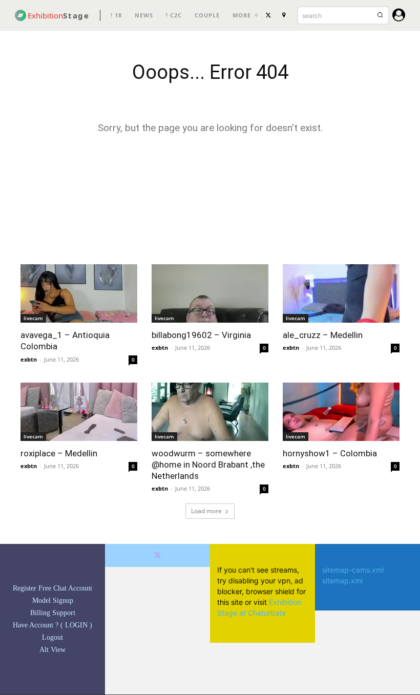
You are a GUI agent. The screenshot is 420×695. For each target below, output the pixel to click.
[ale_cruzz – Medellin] (341, 293)
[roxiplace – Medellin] (78, 412)
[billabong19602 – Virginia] (210, 293)
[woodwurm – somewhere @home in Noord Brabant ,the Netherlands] (210, 412)
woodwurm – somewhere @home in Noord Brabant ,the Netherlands (208, 464)
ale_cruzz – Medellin (323, 335)
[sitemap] (283, 15)
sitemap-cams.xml (353, 569)
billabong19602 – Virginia (201, 335)
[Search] (380, 15)
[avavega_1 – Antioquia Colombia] (78, 293)
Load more (206, 511)
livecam (33, 318)
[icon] (398, 16)
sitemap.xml (342, 580)
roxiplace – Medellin (58, 453)
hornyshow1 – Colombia (330, 453)
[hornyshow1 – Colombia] (341, 412)
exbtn (28, 359)
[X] (268, 15)
